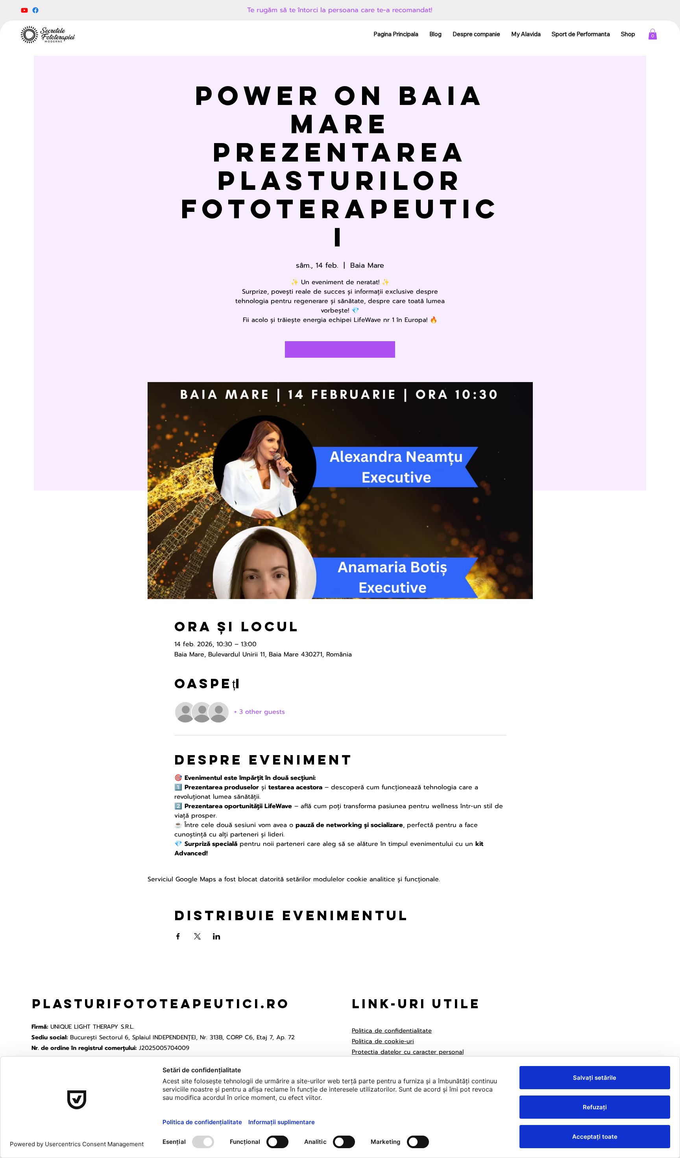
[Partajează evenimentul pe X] (197, 936)
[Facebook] (35, 10)
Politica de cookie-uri (383, 1041)
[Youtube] (24, 10)
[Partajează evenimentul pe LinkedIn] (216, 936)
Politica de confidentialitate (392, 1030)
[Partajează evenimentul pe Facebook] (178, 936)
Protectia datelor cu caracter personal (408, 1052)
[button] (652, 34)
